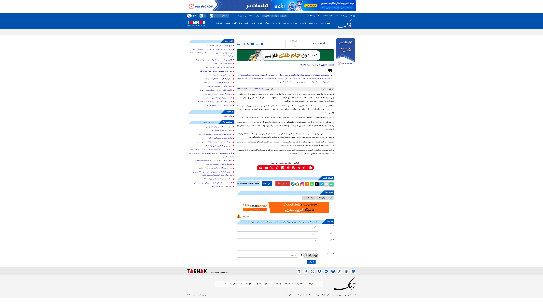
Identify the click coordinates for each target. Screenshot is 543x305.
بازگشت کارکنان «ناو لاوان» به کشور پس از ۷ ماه (216, 90)
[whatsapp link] (304, 168)
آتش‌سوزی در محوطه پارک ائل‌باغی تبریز (218, 67)
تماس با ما (299, 283)
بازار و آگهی (237, 23)
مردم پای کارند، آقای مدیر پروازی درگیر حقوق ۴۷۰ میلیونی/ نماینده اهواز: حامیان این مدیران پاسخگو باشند (213, 174)
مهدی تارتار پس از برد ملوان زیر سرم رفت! (218, 94)
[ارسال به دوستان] (326, 184)
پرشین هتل (228, 116)
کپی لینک (267, 183)
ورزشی (294, 23)
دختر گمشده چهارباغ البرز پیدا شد (221, 186)
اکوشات (275, 16)
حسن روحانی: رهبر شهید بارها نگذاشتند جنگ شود (215, 102)
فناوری (227, 23)
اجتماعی (276, 23)
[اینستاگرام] (302, 184)
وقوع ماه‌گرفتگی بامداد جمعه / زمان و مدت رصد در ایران (213, 160)
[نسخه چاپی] (331, 184)
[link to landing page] (345, 23)
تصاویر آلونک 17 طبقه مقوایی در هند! (219, 86)
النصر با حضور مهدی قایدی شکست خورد (218, 75)
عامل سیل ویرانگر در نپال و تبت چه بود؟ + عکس (215, 168)
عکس (246, 23)
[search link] (211, 16)
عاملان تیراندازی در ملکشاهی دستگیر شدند (217, 79)
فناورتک (266, 16)
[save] (248, 44)
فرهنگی (267, 23)
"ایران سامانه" (192, 295)
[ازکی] (314, 5)
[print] (238, 44)
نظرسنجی (248, 16)
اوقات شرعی (237, 283)
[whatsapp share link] (312, 184)
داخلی (313, 43)
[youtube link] (266, 168)
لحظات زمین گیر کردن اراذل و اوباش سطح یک (216, 179)
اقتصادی (303, 23)
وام (331, 198)
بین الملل (313, 23)
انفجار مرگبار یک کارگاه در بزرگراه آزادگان (219, 98)
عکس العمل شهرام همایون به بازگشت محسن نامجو (214, 142)
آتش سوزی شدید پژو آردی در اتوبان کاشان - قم (216, 71)
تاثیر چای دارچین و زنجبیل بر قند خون (219, 164)
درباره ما (310, 283)
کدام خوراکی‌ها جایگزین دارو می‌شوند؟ (219, 146)
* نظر (332, 239)
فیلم (253, 23)
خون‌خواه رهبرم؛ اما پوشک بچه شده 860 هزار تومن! (215, 134)
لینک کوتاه (284, 183)
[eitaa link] (277, 168)
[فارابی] (285, 55)
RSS (226, 283)
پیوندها (239, 16)
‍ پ (256, 44)
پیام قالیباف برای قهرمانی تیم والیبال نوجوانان (216, 82)
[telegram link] (299, 168)
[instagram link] (282, 168)
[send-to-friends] (243, 44)
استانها (219, 23)
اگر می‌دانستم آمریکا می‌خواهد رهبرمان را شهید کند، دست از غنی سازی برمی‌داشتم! (211, 155)
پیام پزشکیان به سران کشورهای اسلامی (219, 105)
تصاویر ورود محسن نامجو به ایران (220, 130)
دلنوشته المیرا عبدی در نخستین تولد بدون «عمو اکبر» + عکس (211, 149)
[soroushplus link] (288, 168)
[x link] (271, 168)
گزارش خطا (246, 216)
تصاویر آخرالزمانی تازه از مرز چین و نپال (219, 127)
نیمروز (284, 16)
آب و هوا (249, 283)
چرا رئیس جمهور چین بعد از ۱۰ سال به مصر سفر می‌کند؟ (213, 60)
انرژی (260, 23)
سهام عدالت (321, 198)
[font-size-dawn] (252, 44)
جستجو (268, 283)
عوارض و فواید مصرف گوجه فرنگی (220, 138)
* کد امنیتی (330, 254)
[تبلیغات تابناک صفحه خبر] (345, 52)
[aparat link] (260, 168)
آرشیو (257, 16)
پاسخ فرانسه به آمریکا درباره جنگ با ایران (218, 45)
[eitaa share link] (307, 184)
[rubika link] (310, 168)
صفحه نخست (325, 23)
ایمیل (332, 233)
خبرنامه (287, 283)
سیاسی (286, 23)
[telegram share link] (321, 184)
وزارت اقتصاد (308, 198)
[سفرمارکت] (285, 207)
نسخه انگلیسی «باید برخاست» (222, 63)
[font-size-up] (262, 44)
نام (333, 226)
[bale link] (293, 168)
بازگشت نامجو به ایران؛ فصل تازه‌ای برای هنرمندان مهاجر (213, 183)
